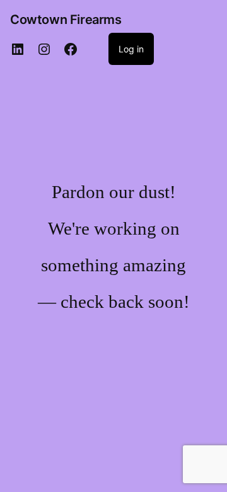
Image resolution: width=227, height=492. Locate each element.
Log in (131, 49)
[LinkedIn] (17, 49)
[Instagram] (44, 49)
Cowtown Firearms (66, 19)
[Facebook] (70, 49)
